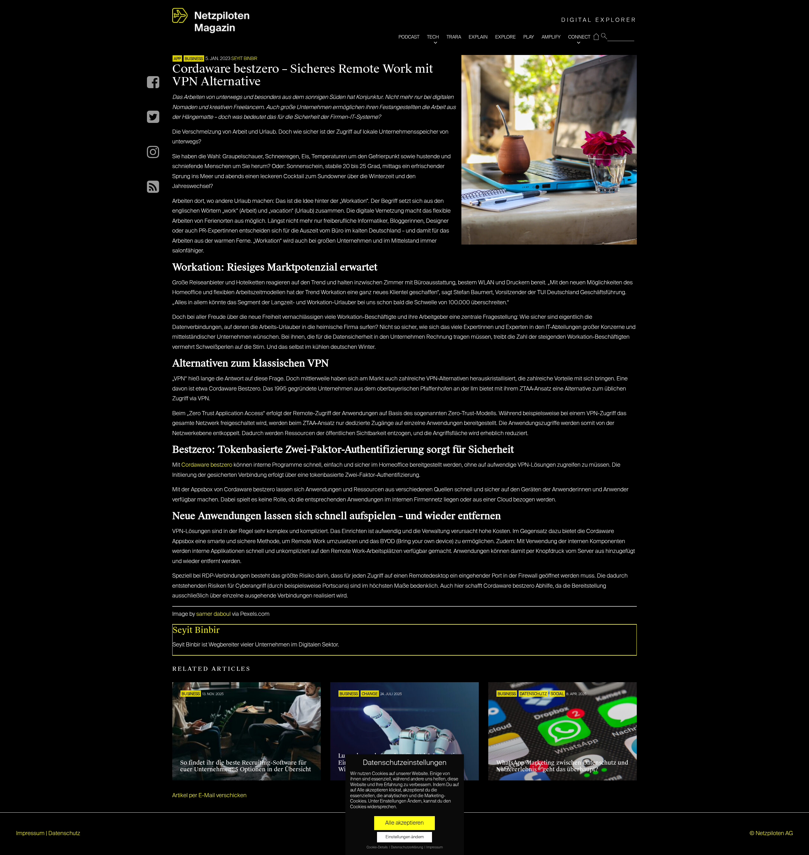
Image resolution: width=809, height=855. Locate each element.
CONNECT (579, 37)
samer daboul (213, 614)
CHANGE (370, 694)
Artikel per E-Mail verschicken (209, 795)
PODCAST (408, 37)
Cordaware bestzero (206, 465)
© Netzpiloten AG (771, 833)
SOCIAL (557, 694)
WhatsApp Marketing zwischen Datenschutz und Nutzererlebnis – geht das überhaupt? (562, 766)
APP (177, 59)
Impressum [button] (434, 847)
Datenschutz (533, 694)
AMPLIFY (551, 37)
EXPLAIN (478, 37)
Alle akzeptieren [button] (404, 823)
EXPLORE (505, 37)
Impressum (30, 833)
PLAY (528, 37)
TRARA (454, 37)
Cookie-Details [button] (377, 847)
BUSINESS (194, 59)
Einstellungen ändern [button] (405, 837)
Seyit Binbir (244, 59)
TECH (433, 37)
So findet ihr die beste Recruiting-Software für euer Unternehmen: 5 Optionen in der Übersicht (245, 766)
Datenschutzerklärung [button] (407, 847)
